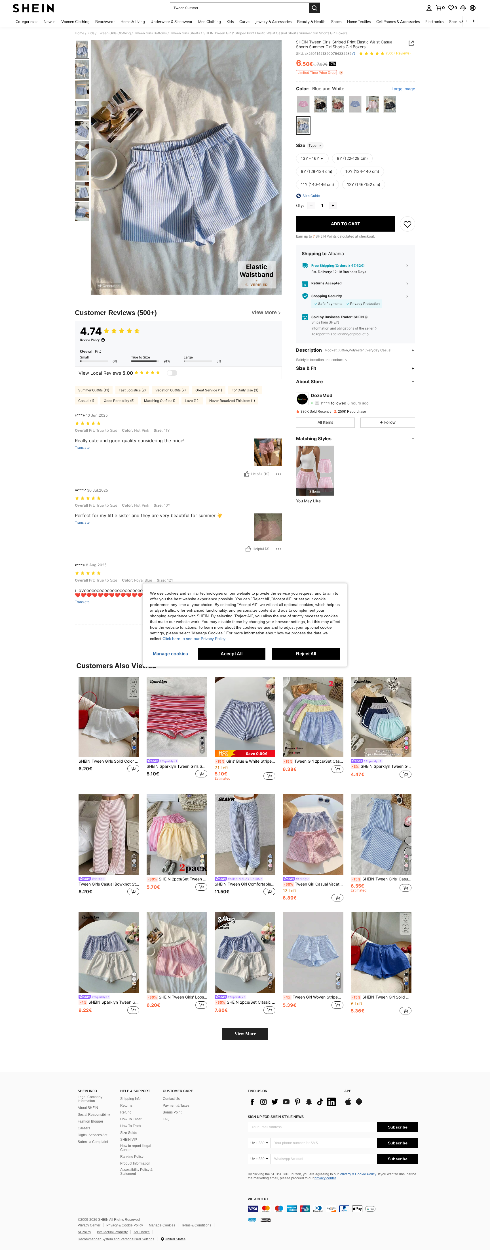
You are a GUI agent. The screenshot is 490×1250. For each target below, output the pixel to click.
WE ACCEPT (258, 1199)
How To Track (130, 1126)
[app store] (348, 1104)
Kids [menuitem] (230, 21)
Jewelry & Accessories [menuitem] (273, 21)
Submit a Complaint (93, 1142)
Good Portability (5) (119, 401)
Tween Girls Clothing (114, 33)
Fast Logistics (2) (132, 390)
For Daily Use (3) (245, 390)
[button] (463, 8)
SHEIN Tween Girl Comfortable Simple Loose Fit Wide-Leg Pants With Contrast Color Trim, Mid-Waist (245, 884)
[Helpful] (246, 474)
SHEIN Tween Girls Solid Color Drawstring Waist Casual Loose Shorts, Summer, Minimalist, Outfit (109, 761)
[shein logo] (33, 8)
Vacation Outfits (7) (170, 390)
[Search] (314, 8)
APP (347, 1091)
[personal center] (429, 8)
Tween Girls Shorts (185, 33)
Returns (126, 1106)
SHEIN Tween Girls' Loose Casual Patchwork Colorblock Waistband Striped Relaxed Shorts (177, 997)
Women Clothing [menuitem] (75, 21)
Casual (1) (86, 401)
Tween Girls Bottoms (150, 33)
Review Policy (90, 340)
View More (245, 1033)
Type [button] (312, 145)
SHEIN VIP (128, 1140)
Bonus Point (172, 1112)
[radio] (303, 104)
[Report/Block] (278, 474)
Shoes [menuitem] (336, 21)
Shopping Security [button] (326, 296)
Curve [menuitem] (244, 21)
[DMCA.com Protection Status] (266, 1220)
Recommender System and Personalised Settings (116, 1239)
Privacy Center (89, 1225)
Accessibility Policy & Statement (136, 1172)
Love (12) (192, 401)
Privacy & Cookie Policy (358, 1174)
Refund (126, 1112)
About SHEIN (88, 1108)
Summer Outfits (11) (93, 390)
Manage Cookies (162, 1225)
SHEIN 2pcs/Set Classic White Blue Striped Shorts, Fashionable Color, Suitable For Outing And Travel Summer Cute (245, 1002)
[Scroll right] (474, 21)
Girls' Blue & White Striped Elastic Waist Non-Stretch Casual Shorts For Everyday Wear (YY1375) (245, 761)
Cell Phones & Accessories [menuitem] (398, 21)
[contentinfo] (333, 1208)
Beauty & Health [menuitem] (311, 21)
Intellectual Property (112, 1232)
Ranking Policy (131, 1157)
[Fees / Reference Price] (314, 64)
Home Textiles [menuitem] (359, 21)
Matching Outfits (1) (159, 401)
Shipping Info (130, 1099)
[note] (245, 753)
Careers (84, 1128)
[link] (440, 7)
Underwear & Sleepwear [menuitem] (172, 21)
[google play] (359, 1104)
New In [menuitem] (50, 21)
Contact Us (171, 1099)
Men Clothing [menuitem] (209, 21)
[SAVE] (407, 224)
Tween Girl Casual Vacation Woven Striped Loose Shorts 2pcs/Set (313, 884)
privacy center (325, 1178)
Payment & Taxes (176, 1106)
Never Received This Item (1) (232, 401)
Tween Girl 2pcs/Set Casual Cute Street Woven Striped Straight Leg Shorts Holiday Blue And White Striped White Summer (313, 761)
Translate (82, 448)
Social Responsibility (94, 1115)
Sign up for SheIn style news (276, 1117)
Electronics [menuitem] (434, 21)
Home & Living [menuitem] (133, 21)
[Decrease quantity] (311, 205)
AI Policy (84, 1232)
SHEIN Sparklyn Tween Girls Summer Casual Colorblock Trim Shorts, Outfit (381, 766)
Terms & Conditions (196, 1225)
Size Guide (128, 1133)
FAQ (166, 1119)
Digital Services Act (92, 1135)
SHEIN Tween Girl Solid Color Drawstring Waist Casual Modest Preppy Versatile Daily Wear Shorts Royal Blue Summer (381, 997)
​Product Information (135, 1163)
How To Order (130, 1119)
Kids (91, 33)
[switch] (172, 373)
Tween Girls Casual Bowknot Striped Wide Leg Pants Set (109, 884)
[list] (293, 1102)
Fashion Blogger (90, 1121)
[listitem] (315, 471)
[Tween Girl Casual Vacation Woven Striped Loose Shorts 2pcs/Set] (313, 834)
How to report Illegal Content (135, 1148)
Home (79, 33)
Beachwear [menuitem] (105, 21)
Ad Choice (142, 1232)
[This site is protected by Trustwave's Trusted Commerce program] (252, 1220)
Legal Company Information (90, 1099)
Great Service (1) (208, 390)
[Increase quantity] (333, 205)
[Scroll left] (467, 21)
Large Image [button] (403, 89)
